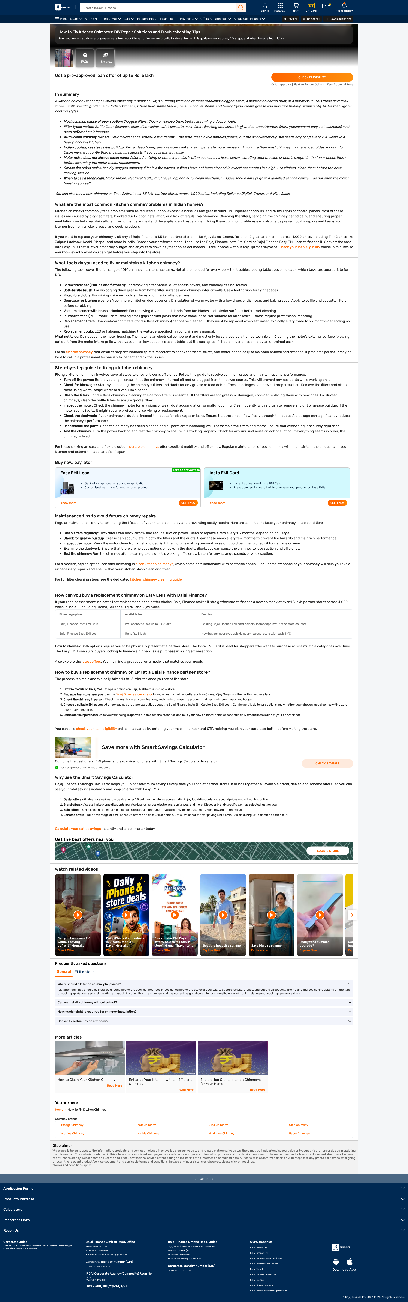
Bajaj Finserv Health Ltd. (262, 1285)
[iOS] (349, 1262)
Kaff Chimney (146, 1125)
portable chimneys (143, 447)
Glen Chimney (298, 1125)
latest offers (91, 661)
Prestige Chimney (71, 1125)
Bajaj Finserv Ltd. (259, 1247)
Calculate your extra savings (78, 829)
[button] (352, 915)
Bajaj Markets (257, 1269)
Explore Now (211, 950)
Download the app (340, 18)
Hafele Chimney (148, 1133)
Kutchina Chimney (71, 1133)
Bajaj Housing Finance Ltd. (263, 1274)
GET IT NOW (188, 502)
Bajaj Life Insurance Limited (264, 1264)
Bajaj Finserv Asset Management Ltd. (269, 1291)
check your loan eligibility (96, 729)
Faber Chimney (299, 1133)
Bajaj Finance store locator (134, 694)
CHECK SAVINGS (327, 763)
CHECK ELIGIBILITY (312, 77)
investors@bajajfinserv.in (189, 1258)
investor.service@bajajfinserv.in (111, 1254)
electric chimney (79, 352)
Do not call (313, 18)
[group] (204, 851)
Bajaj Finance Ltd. (259, 1253)
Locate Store (328, 851)
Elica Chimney (218, 1125)
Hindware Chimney (222, 1133)
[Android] (335, 1262)
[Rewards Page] (326, 6)
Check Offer (66, 950)
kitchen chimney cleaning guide (156, 579)
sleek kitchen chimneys (154, 564)
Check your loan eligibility (299, 247)
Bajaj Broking (257, 1280)
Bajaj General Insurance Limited (266, 1258)
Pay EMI (292, 18)
